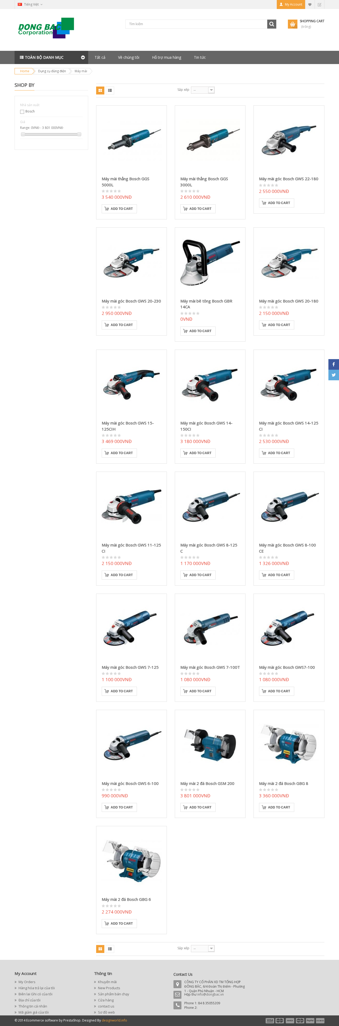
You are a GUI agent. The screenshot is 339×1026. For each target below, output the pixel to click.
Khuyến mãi (107, 981)
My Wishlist (309, 4)
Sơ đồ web (106, 1012)
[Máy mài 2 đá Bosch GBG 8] (288, 745)
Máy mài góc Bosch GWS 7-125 (130, 667)
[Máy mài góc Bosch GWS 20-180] (288, 262)
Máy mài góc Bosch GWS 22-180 (288, 178)
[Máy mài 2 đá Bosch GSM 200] (210, 745)
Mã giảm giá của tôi (33, 1012)
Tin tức (200, 57)
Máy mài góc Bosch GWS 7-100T (210, 667)
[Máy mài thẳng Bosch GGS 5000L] (131, 140)
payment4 (300, 1020)
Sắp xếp (183, 89)
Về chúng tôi (128, 57)
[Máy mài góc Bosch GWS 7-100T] (210, 628)
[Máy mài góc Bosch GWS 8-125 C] (210, 506)
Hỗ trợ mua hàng (166, 57)
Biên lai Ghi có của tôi (35, 994)
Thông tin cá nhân (32, 1006)
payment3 (290, 1020)
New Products (108, 988)
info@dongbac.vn (210, 994)
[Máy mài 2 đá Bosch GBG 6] (131, 861)
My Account (293, 4)
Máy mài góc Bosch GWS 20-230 (131, 301)
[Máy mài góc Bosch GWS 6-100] (131, 745)
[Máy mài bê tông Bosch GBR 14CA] (210, 262)
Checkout (319, 4)
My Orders (26, 981)
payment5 (310, 1020)
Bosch (30, 111)
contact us (105, 1006)
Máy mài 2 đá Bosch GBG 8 (283, 783)
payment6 (319, 1020)
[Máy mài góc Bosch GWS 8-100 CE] (288, 506)
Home (24, 71)
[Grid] (100, 90)
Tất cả (100, 57)
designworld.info (114, 1020)
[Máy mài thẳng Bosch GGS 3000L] (210, 140)
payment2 (280, 1020)
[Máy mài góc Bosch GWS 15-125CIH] (131, 384)
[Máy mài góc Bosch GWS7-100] (288, 628)
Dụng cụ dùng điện (52, 71)
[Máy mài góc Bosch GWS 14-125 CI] (288, 384)
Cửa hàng (105, 1000)
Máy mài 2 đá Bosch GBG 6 (126, 899)
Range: (25, 127)
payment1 (269, 1020)
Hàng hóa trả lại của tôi (36, 988)
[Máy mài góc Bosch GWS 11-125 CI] (131, 506)
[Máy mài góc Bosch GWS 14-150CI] (210, 384)
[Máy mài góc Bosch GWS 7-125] (131, 628)
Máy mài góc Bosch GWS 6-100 (130, 783)
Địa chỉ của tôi (29, 1000)
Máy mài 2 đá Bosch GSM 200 (207, 783)
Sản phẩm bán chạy (113, 994)
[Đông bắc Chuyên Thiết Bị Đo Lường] (48, 30)
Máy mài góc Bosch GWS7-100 (287, 667)
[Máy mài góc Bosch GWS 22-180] (288, 140)
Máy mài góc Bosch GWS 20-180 (288, 301)
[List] (110, 90)
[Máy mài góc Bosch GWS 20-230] (131, 262)
